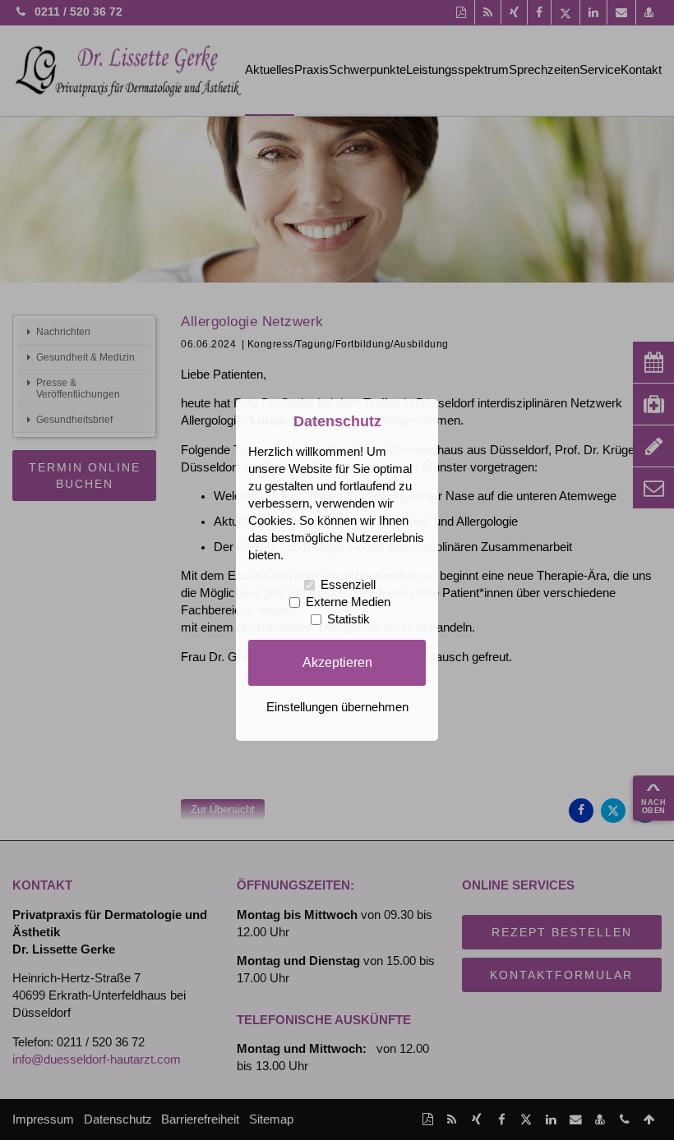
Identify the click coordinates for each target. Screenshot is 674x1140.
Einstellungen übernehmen (337, 707)
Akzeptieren (337, 662)
